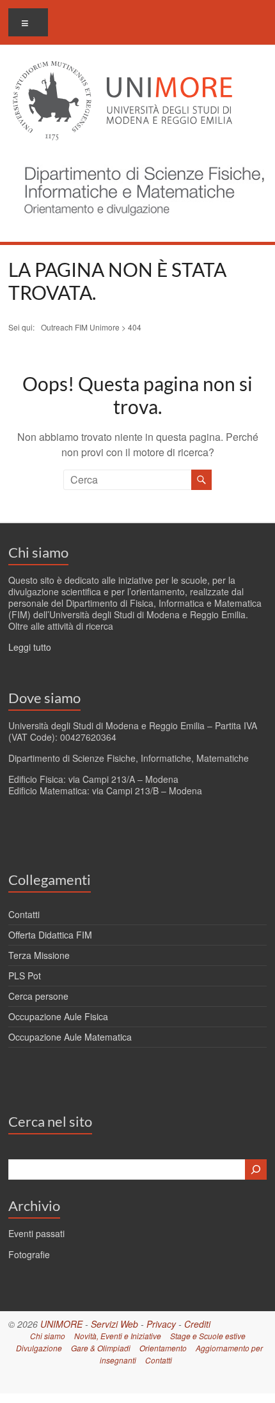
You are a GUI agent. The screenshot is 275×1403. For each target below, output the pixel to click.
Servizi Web (114, 1324)
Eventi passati (36, 1233)
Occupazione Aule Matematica (70, 1036)
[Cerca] (256, 1169)
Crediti (197, 1324)
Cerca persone (38, 996)
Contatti (24, 914)
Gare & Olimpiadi (100, 1347)
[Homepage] (141, 159)
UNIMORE (61, 1324)
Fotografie (29, 1254)
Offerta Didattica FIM (50, 934)
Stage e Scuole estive (208, 1335)
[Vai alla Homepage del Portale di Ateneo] (122, 68)
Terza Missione (39, 955)
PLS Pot (24, 975)
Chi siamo (38, 552)
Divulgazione (39, 1347)
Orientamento (163, 1347)
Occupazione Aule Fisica (58, 1016)
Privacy (161, 1324)
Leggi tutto (29, 647)
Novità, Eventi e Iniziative (117, 1335)
